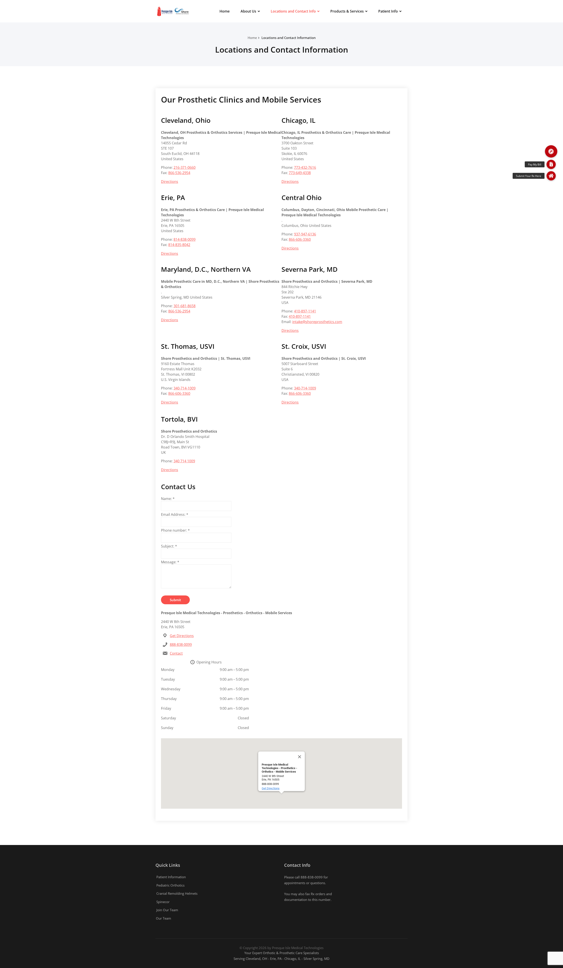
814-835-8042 (179, 244)
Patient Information (171, 877)
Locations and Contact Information (288, 37)
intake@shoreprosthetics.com (317, 321)
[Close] (299, 756)
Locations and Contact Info (293, 11)
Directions (169, 181)
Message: (170, 562)
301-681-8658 (185, 305)
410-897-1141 (305, 311)
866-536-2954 (179, 172)
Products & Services (347, 11)
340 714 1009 (184, 461)
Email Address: (174, 514)
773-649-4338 (300, 172)
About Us (248, 11)
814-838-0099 (185, 239)
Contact (176, 653)
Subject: (169, 546)
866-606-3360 (300, 239)
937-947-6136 (305, 234)
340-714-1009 (185, 388)
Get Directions (182, 635)
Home (224, 11)
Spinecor (163, 902)
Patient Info (388, 11)
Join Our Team (167, 910)
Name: (168, 498)
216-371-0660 (185, 167)
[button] (551, 151)
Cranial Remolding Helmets (176, 893)
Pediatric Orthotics (170, 885)
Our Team (163, 918)
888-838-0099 (181, 644)
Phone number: (175, 530)
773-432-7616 (305, 167)
